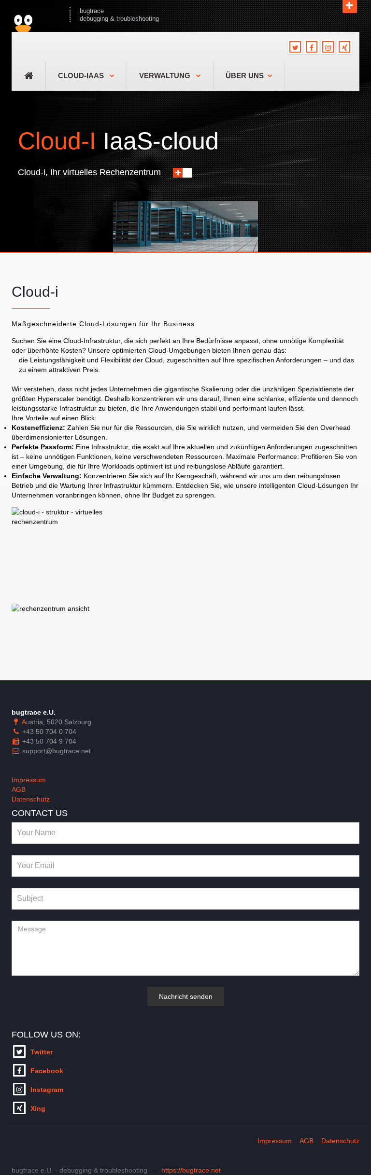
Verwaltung (165, 76)
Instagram (46, 1089)
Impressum (29, 780)
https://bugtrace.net (191, 1170)
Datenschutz (31, 799)
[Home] (36, 14)
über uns (245, 76)
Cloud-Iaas (82, 76)
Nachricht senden (186, 996)
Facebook (46, 1071)
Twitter (41, 1052)
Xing (37, 1108)
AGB (19, 789)
